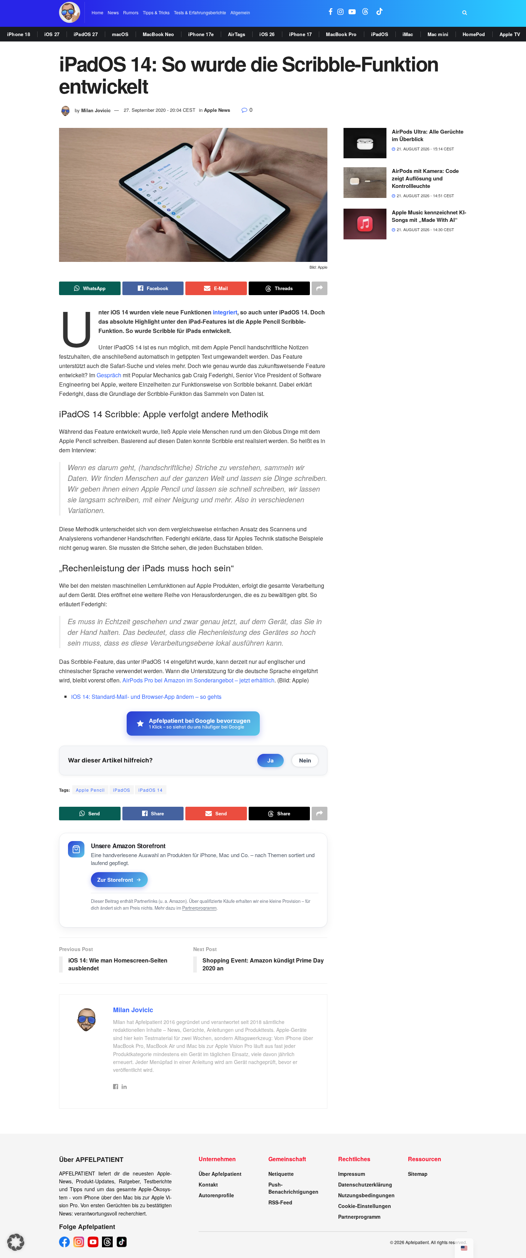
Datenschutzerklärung (365, 1184)
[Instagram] (78, 1242)
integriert (225, 312)
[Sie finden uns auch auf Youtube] (352, 12)
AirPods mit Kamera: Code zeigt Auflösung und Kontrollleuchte (425, 178)
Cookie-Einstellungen (364, 1205)
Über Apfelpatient (220, 1173)
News (113, 12)
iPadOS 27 (86, 34)
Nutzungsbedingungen (366, 1195)
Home (97, 12)
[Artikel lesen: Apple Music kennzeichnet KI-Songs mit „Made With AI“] (365, 224)
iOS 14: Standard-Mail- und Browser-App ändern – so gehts (146, 696)
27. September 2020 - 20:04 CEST (159, 109)
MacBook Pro (341, 34)
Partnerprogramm (199, 908)
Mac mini (438, 34)
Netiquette (281, 1173)
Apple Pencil (90, 790)
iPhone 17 (300, 34)
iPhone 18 (18, 34)
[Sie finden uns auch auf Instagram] (340, 12)
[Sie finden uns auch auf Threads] (365, 12)
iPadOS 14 (150, 790)
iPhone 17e (201, 34)
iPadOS (379, 34)
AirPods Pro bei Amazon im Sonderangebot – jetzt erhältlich (198, 680)
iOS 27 (51, 34)
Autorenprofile (216, 1195)
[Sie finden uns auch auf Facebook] (330, 12)
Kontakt (208, 1184)
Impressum (351, 1173)
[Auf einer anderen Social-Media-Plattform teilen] (319, 288)
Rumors (130, 12)
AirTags (236, 34)
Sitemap (418, 1173)
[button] (15, 1242)
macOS (120, 34)
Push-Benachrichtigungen (293, 1188)
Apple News (217, 109)
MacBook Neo (158, 34)
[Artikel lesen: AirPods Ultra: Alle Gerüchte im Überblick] (365, 143)
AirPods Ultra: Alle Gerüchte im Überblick (427, 135)
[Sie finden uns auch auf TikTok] (379, 12)
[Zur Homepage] (69, 12)
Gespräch (109, 375)
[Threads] (107, 1242)
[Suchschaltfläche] (464, 12)
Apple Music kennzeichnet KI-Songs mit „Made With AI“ (429, 216)
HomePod (474, 34)
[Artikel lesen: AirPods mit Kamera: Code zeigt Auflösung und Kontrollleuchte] (365, 182)
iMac (408, 34)
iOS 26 (266, 34)
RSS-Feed (280, 1202)
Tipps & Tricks (156, 12)
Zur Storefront (115, 879)
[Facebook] (64, 1242)
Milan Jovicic (96, 109)
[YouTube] (93, 1242)
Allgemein (240, 12)
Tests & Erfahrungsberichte (200, 12)
